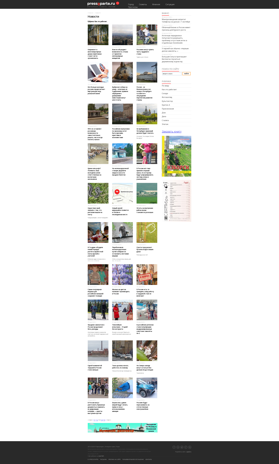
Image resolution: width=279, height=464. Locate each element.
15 (104, 420)
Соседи (165, 93)
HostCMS (101, 456)
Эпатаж (165, 124)
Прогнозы (133, 7)
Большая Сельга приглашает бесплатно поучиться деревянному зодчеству (174, 59)
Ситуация (170, 4)
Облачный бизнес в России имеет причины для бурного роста (176, 28)
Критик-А (166, 105)
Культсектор (167, 101)
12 (97, 420)
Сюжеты (143, 4)
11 (95, 420)
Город (131, 4)
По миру (165, 85)
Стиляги (165, 120)
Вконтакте (177, 447)
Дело (164, 116)
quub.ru (189, 452)
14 (102, 420)
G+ (185, 447)
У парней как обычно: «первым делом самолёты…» (175, 49)
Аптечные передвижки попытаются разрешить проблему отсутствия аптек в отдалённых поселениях (174, 39)
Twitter (181, 447)
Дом (164, 112)
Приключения (168, 109)
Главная (90, 13)
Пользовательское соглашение (133, 459)
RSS (189, 447)
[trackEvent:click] (98, 42)
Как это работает (169, 89)
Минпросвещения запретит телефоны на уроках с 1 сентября (176, 20)
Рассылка (103, 459)
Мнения (156, 4)
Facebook (174, 447)
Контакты (148, 459)
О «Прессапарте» (93, 459)
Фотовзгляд (167, 97)
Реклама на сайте (115, 459)
